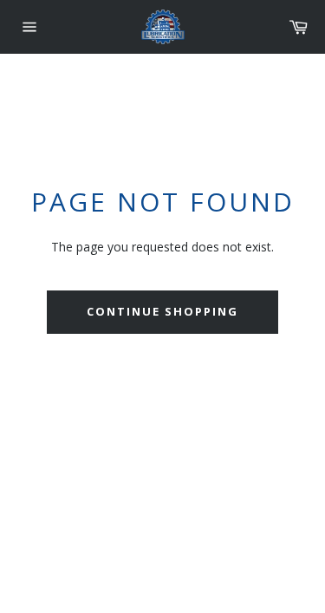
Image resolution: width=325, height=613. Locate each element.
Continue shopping (162, 311)
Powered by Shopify (233, 525)
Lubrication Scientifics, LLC (117, 525)
